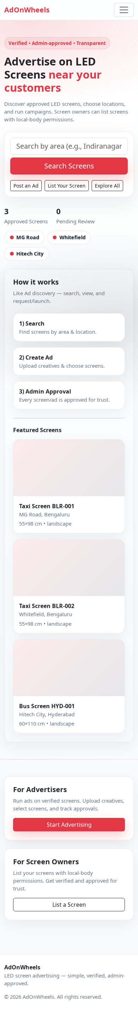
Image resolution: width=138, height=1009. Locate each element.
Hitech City (27, 253)
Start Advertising (69, 825)
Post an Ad (26, 185)
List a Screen (69, 904)
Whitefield (68, 237)
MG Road (24, 237)
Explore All (107, 185)
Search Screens (69, 166)
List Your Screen (67, 185)
